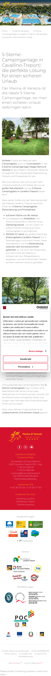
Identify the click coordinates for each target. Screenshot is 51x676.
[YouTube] (31, 447)
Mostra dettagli (36, 351)
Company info (25, 653)
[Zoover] (13, 533)
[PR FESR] (25, 634)
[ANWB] (24, 533)
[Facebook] (19, 447)
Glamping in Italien (25, 501)
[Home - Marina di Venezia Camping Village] (13, 5)
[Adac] (21, 524)
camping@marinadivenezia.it (25, 473)
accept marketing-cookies (20, 671)
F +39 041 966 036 (25, 470)
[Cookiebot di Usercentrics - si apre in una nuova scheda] (36, 307)
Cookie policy (41, 653)
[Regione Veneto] (19, 568)
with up (15, 663)
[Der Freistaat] (20, 577)
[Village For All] (38, 568)
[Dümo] (34, 577)
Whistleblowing (25, 656)
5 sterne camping (21, 31)
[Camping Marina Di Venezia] (35, 524)
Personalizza (24, 366)
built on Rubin (34, 663)
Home (5, 31)
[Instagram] (25, 447)
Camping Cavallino (25, 498)
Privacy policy (10, 653)
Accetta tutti (25, 359)
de (41, 5)
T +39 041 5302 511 (25, 467)
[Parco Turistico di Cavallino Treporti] (24, 559)
